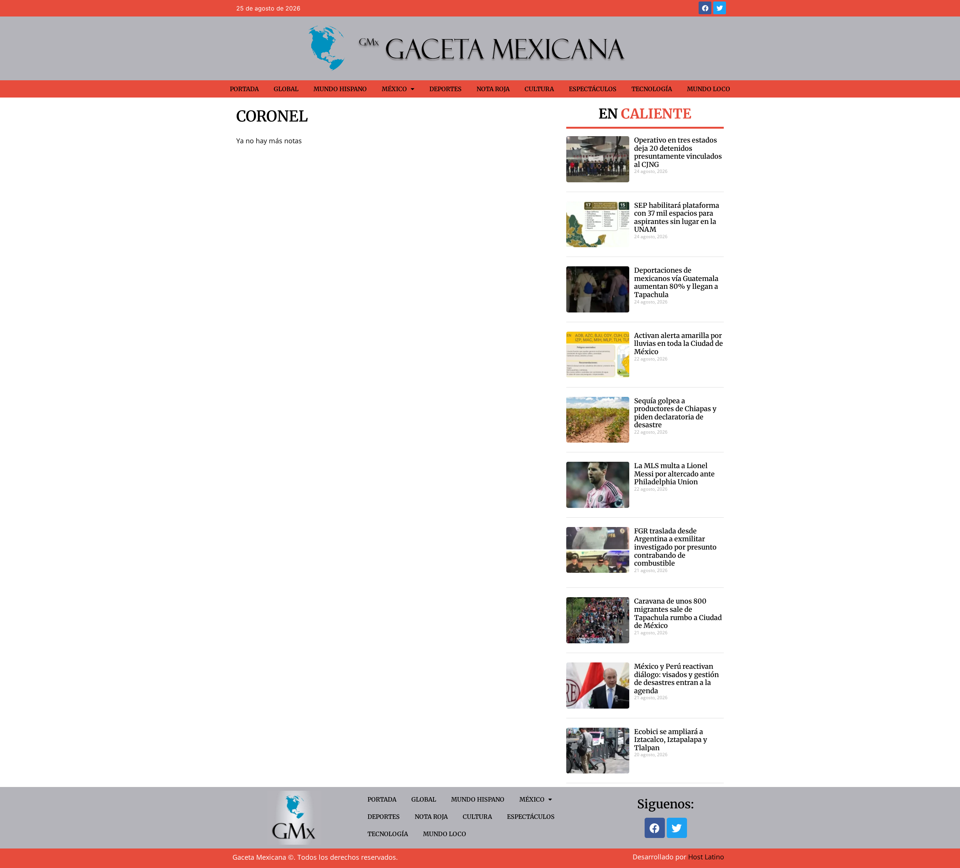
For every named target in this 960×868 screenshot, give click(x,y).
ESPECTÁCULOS (592, 89)
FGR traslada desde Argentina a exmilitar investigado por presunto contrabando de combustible (675, 547)
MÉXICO (394, 89)
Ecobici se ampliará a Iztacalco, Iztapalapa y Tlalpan (670, 739)
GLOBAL (286, 89)
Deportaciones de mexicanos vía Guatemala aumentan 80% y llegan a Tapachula (676, 282)
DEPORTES (445, 89)
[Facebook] (705, 8)
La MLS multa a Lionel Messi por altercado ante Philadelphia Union (674, 473)
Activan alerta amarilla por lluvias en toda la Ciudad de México (678, 343)
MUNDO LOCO (708, 89)
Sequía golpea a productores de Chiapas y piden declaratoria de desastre (675, 412)
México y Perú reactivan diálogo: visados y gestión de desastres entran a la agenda (676, 678)
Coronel (272, 116)
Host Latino (706, 856)
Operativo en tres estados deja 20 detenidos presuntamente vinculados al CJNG (678, 152)
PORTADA (244, 89)
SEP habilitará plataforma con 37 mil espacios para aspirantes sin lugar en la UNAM (676, 217)
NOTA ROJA (493, 89)
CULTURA (539, 89)
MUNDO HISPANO (340, 89)
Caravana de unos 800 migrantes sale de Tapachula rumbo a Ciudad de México (678, 613)
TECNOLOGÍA (652, 89)
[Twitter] (719, 8)
